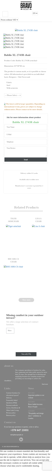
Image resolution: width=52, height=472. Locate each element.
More (10, 331)
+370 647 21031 (19, 430)
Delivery (9, 398)
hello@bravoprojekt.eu (16, 434)
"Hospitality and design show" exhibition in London (36, 415)
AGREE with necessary (31, 470)
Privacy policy (11, 413)
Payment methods (12, 405)
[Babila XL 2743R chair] (26, 30)
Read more (45, 384)
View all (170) (26, 354)
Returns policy (11, 415)
